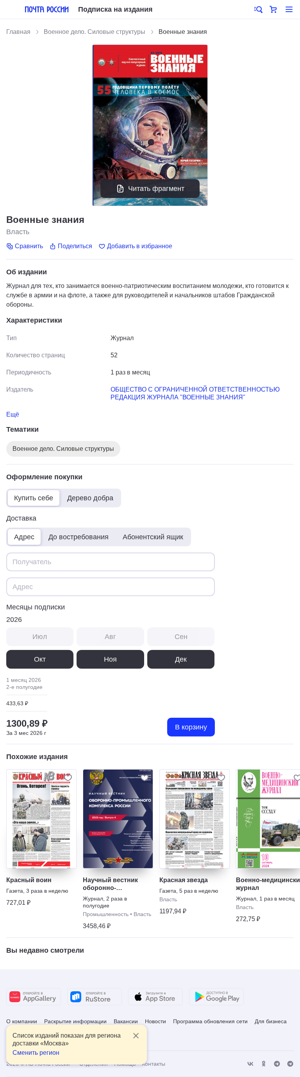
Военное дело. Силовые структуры (94, 31)
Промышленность (106, 914)
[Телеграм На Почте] (277, 1064)
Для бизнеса (271, 1021)
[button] (257, 9)
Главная (18, 31)
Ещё (12, 414)
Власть (17, 232)
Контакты (153, 1064)
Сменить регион (35, 1052)
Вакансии (126, 1021)
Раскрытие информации (75, 1021)
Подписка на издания (115, 9)
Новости (155, 1021)
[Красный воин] (41, 819)
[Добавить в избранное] (68, 778)
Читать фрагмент (156, 188)
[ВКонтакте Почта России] (250, 1064)
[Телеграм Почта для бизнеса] (290, 1064)
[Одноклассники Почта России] (263, 1064)
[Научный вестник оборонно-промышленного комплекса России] (118, 819)
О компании (21, 1021)
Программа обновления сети (210, 1021)
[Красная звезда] (194, 819)
